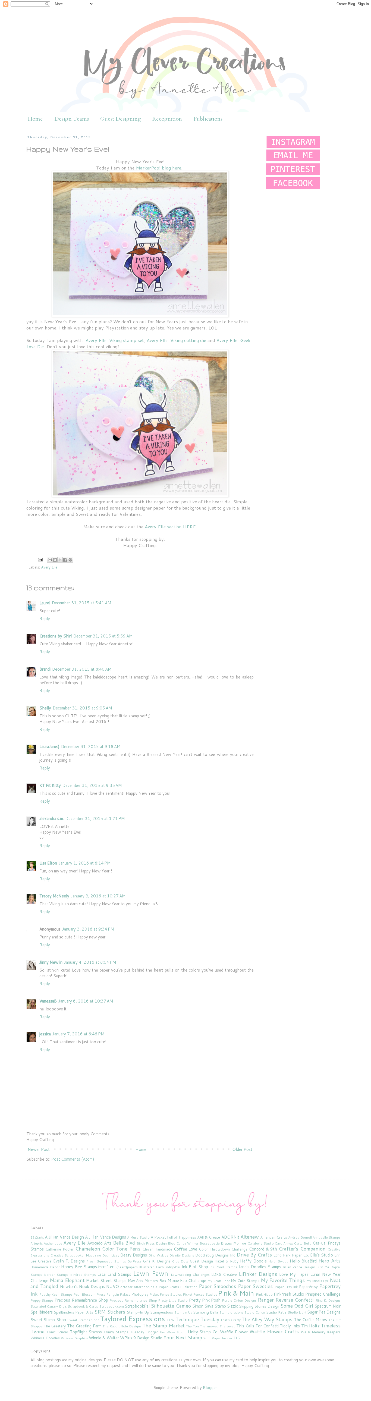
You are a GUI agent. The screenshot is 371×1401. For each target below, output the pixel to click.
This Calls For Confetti (257, 1326)
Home (35, 118)
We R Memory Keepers (321, 1331)
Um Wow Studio (173, 1332)
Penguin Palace (118, 1294)
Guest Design (201, 1261)
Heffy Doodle (253, 1261)
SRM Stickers (109, 1311)
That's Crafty (230, 1320)
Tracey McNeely (54, 896)
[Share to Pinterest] (70, 560)
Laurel (44, 603)
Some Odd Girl (296, 1305)
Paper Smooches (217, 1286)
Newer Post (39, 1149)
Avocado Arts (99, 1243)
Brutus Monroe (233, 1243)
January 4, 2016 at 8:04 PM (90, 962)
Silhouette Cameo (171, 1305)
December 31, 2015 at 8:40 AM (82, 669)
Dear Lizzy (110, 1255)
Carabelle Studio (260, 1243)
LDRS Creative (224, 1274)
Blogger (210, 1387)
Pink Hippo (264, 1294)
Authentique (53, 1243)
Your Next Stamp (183, 1337)
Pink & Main (236, 1293)
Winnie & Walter (104, 1338)
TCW (171, 1320)
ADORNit (230, 1237)
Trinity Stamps (115, 1331)
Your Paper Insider (217, 1338)
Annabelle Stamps (327, 1237)
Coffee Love (185, 1249)
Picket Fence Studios (165, 1294)
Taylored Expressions (132, 1318)
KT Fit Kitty (50, 785)
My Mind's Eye (317, 1281)
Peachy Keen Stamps (55, 1294)
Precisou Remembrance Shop (133, 1300)
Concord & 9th (263, 1249)
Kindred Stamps (83, 1274)
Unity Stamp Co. (203, 1332)
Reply (44, 618)
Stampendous (161, 1312)
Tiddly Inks (290, 1326)
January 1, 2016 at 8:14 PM (85, 863)
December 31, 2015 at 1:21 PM (95, 818)
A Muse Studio (138, 1237)
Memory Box (155, 1280)
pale (154, 1286)
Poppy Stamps (42, 1300)
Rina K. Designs (328, 1300)
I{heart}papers (126, 1267)
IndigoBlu (172, 1267)
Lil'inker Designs (258, 1273)
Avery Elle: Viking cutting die (176, 340)
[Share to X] (60, 560)
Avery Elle (49, 567)
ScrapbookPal (137, 1306)
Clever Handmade (157, 1249)
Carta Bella (303, 1243)
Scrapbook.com (111, 1306)
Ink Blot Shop (194, 1267)
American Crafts (273, 1237)
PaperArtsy (308, 1286)
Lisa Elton (48, 863)
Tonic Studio (57, 1331)
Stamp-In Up (138, 1312)
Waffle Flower (234, 1332)
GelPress (134, 1261)
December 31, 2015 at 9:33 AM (92, 785)
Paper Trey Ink (286, 1286)
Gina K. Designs (157, 1261)
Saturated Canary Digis (48, 1306)
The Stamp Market (163, 1325)
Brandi (45, 669)
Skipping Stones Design (259, 1306)
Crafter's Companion (302, 1248)
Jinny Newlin (50, 962)
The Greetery (55, 1325)
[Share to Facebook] (65, 560)
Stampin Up (183, 1312)
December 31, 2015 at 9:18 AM (91, 746)
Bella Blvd (124, 1242)
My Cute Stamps (245, 1280)
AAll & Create (208, 1237)
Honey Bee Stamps (79, 1267)
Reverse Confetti (294, 1299)
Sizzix (232, 1306)
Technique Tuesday (197, 1319)
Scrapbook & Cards (83, 1306)
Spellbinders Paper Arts (73, 1312)
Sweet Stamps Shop (83, 1320)
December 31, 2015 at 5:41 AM (81, 603)
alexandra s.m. (51, 818)
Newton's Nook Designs (82, 1286)
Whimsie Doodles (45, 1337)
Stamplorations (231, 1312)
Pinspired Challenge (323, 1294)
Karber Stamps (56, 1274)
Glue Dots (180, 1261)
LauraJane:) (49, 746)
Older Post (242, 1149)
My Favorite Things (283, 1280)
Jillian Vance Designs (299, 1267)
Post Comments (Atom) (72, 1159)
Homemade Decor (45, 1267)
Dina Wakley (158, 1255)
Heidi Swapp (278, 1261)
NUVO (112, 1286)
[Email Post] (40, 559)
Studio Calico (254, 1312)
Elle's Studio (321, 1255)
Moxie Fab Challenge (187, 1280)
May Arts (135, 1280)
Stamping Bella (205, 1312)
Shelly (45, 708)
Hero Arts (329, 1260)
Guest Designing (120, 118)
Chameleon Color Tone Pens (108, 1248)
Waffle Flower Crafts (274, 1331)
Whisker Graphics (74, 1338)
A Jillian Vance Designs (105, 1237)
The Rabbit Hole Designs (122, 1326)
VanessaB (48, 1001)
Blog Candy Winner (183, 1243)
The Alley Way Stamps (266, 1319)
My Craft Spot (218, 1281)
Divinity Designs (181, 1255)
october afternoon (134, 1286)
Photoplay (139, 1294)
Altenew (249, 1236)
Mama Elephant (67, 1280)
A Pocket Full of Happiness (173, 1237)
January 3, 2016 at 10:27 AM (98, 896)
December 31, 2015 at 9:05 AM (82, 708)
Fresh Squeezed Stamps (106, 1261)
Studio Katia (276, 1312)
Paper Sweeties (255, 1286)
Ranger (266, 1299)
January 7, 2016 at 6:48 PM (78, 1034)
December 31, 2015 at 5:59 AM (103, 636)
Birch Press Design (152, 1243)
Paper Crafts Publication (178, 1286)
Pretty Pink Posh (205, 1300)
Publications (207, 118)
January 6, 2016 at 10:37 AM (85, 1001)
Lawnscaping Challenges (190, 1274)
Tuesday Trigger (144, 1331)
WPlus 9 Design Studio (141, 1338)
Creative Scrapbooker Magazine (75, 1255)
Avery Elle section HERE (170, 526)
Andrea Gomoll (300, 1237)
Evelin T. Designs (69, 1261)
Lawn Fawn (150, 1273)
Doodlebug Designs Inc (215, 1255)
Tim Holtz (310, 1326)
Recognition (167, 118)
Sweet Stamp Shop (48, 1320)
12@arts (37, 1237)
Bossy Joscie (210, 1243)
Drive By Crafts (254, 1254)
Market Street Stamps (106, 1280)
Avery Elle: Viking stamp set (115, 340)
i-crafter (106, 1267)
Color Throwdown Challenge (223, 1249)
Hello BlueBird (303, 1261)
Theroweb (227, 1326)
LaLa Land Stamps (114, 1274)
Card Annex (284, 1243)
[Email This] (49, 560)
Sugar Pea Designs (324, 1312)
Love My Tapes (294, 1274)
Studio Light (297, 1312)
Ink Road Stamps (223, 1267)
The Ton (192, 1326)
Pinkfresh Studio (289, 1294)
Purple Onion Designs (239, 1300)
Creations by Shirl (55, 636)
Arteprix (36, 1243)
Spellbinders (41, 1312)
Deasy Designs (133, 1255)
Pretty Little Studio (173, 1300)
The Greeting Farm (84, 1326)
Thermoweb (209, 1326)
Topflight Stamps (86, 1332)
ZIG (236, 1337)
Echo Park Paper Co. (291, 1255)
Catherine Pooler (59, 1249)
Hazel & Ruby (226, 1261)
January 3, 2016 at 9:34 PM (88, 929)
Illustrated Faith (151, 1267)
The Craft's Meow (311, 1320)
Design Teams (71, 118)
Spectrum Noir (328, 1306)
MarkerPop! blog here (158, 168)
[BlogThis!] (55, 560)
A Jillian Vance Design (64, 1237)
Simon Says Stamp (209, 1306)
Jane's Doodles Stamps (259, 1267)
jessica (45, 1034)
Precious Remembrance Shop (81, 1300)
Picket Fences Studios (200, 1294)
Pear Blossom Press (89, 1294)
